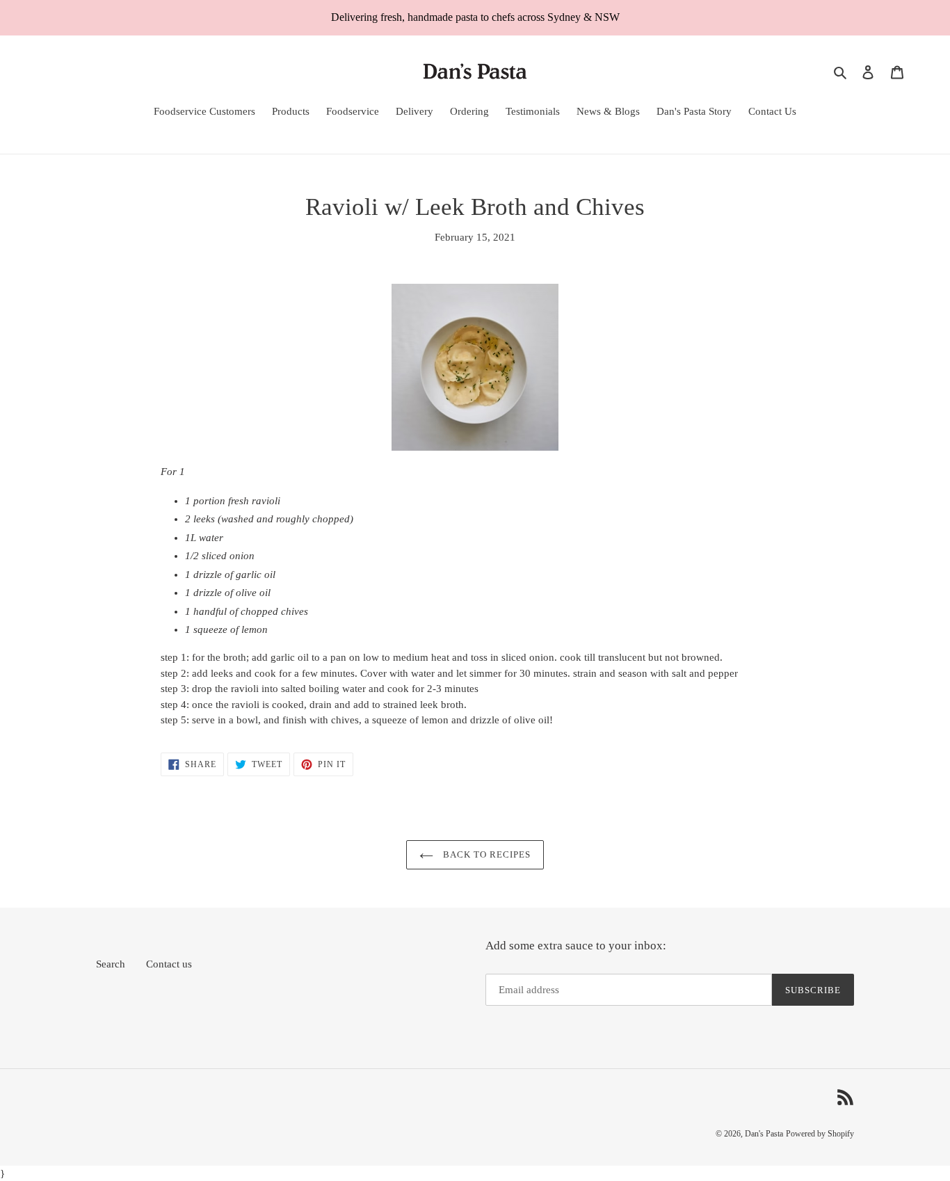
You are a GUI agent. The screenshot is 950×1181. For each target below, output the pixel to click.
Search (110, 964)
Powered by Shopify (820, 1134)
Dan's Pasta (764, 1134)
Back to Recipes (485, 854)
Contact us (169, 964)
